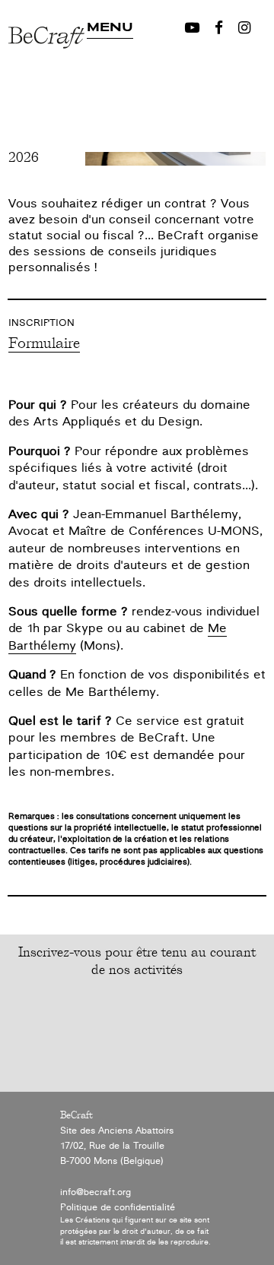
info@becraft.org (95, 1192)
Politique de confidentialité (117, 1207)
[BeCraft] (48, 81)
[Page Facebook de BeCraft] (219, 28)
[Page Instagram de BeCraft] (244, 28)
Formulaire (44, 342)
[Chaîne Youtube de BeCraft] (192, 28)
